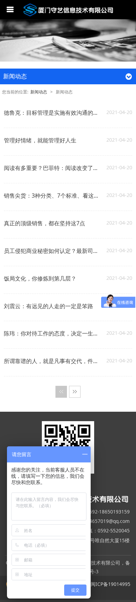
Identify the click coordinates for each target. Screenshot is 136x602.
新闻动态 (39, 92)
